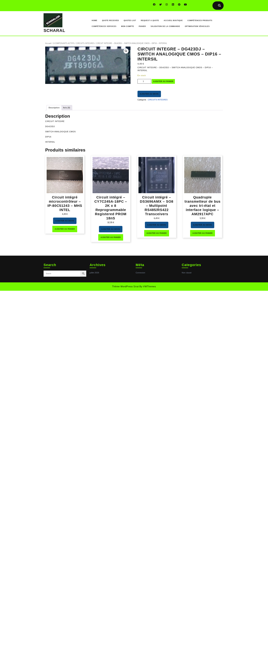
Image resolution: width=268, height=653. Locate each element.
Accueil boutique (173, 20)
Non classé (187, 273)
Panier (142, 26)
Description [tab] (54, 107)
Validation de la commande (165, 26)
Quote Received (110, 20)
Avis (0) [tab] (66, 107)
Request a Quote (150, 20)
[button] (126, 51)
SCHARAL (54, 30)
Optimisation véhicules (197, 26)
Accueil (48, 43)
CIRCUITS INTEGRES (85, 43)
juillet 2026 (94, 273)
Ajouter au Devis (149, 94)
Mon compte (127, 26)
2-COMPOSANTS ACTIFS (63, 43)
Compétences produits (199, 20)
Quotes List (130, 20)
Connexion (140, 273)
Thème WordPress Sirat (125, 286)
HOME (94, 20)
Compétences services (104, 26)
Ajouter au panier (163, 81)
